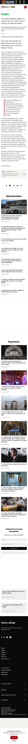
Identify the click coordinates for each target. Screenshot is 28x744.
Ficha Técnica (5, 668)
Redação (3, 690)
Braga (3, 648)
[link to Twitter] (7, 637)
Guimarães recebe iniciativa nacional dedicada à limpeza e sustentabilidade (12, 260)
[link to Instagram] (4, 637)
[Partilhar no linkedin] (17, 185)
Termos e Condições (5, 708)
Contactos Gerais (6, 684)
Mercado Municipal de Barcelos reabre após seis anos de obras (12, 271)
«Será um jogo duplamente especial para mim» (13, 449)
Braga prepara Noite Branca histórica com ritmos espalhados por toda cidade (13, 346)
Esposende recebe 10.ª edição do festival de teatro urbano (14, 291)
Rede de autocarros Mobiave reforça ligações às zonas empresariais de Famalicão (12, 202)
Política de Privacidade (6, 553)
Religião (3, 654)
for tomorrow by (6, 713)
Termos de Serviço (18, 553)
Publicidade (4, 674)
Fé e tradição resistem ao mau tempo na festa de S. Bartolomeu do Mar (13, 397)
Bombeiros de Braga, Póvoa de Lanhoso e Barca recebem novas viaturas (13, 249)
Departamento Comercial (8, 695)
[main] (14, 313)
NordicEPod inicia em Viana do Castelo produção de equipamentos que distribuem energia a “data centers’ (14, 228)
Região (3, 650)
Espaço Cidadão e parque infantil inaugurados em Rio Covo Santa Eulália (12, 280)
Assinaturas (4, 672)
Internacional (5, 659)
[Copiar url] (21, 185)
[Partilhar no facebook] (6, 185)
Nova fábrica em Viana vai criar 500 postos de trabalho (13, 240)
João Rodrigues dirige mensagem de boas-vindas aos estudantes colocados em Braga (14, 474)
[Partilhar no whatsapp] (14, 185)
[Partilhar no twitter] (10, 185)
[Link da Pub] (14, 2)
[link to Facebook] (1, 637)
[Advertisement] (14, 315)
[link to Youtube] (10, 637)
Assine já (14, 737)
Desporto (4, 652)
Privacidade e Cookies (6, 707)
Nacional (3, 657)
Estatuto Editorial (6, 670)
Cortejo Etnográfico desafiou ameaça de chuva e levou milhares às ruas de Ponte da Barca (13, 499)
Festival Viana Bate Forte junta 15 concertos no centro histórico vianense (14, 372)
